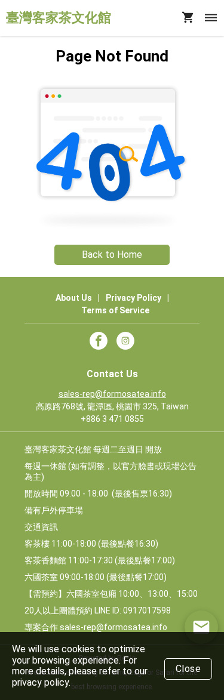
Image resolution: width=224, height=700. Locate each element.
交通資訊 (41, 527)
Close (188, 668)
